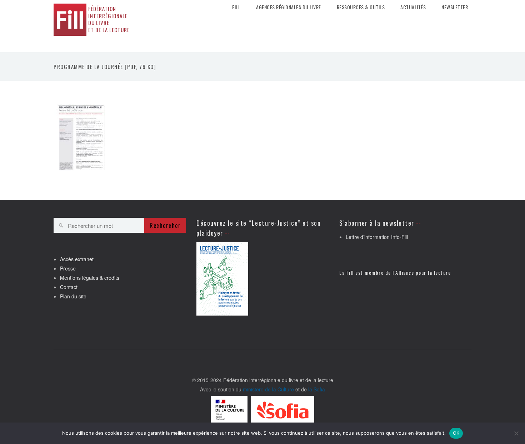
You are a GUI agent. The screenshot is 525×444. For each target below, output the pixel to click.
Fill (236, 7)
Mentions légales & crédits (89, 277)
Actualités (413, 7)
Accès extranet (77, 259)
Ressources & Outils (361, 7)
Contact (69, 287)
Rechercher (165, 225)
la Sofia (316, 389)
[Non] (516, 433)
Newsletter (454, 7)
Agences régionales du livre (288, 7)
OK (456, 433)
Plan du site (73, 296)
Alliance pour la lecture (423, 272)
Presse (68, 268)
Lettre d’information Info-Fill (377, 236)
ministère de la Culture (268, 389)
